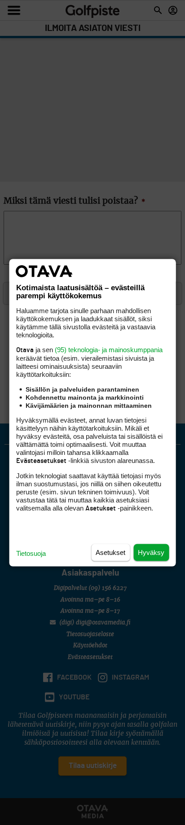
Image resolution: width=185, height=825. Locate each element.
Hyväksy (151, 552)
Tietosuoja (31, 553)
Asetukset (110, 552)
